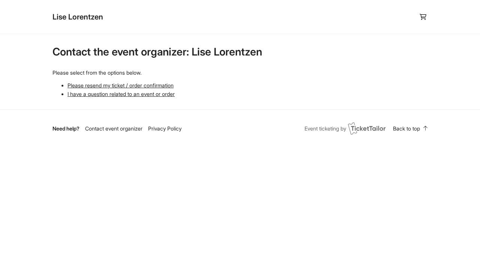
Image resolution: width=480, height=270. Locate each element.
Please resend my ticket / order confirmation (121, 85)
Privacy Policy (165, 128)
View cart (422, 17)
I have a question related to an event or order (121, 94)
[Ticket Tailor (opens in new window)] (367, 128)
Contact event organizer (113, 128)
